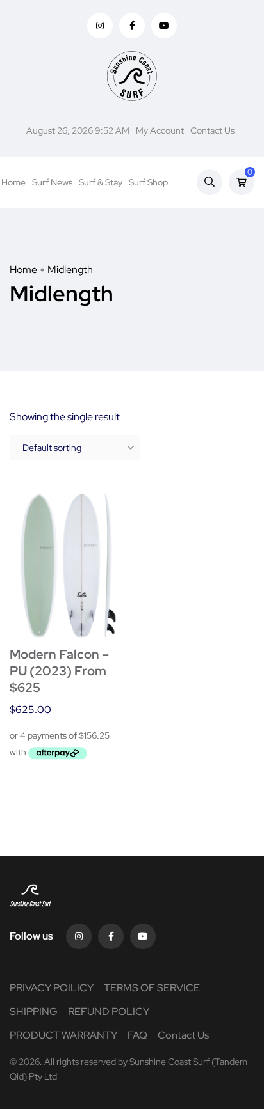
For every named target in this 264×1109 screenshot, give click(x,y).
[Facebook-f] (111, 936)
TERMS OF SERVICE (152, 988)
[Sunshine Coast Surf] (131, 76)
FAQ (137, 1035)
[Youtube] (143, 936)
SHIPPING (34, 1011)
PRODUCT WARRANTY (63, 1035)
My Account (160, 130)
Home (13, 182)
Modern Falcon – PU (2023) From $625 (59, 671)
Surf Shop (148, 182)
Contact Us (212, 130)
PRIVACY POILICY (52, 988)
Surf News (52, 182)
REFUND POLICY (108, 1011)
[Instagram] (79, 936)
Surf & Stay (100, 182)
